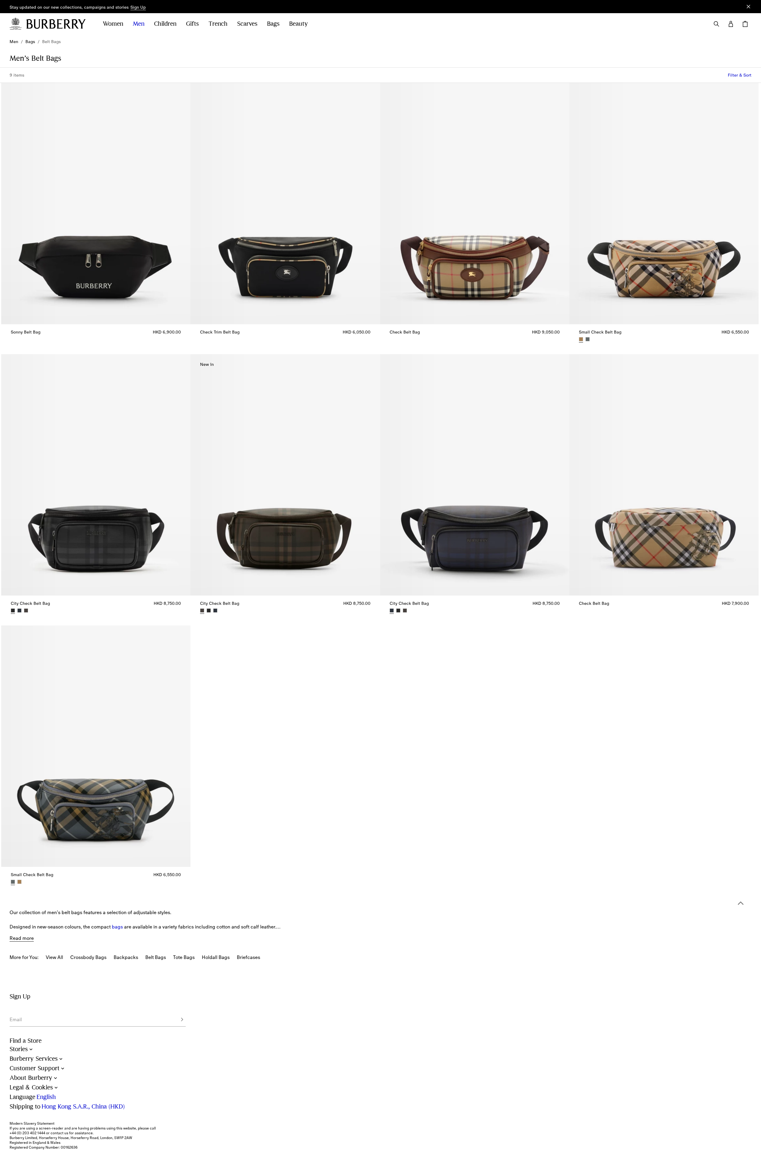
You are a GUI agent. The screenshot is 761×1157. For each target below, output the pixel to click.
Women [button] (113, 23)
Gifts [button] (192, 23)
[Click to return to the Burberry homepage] (58, 24)
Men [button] (138, 23)
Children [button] (165, 23)
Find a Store (26, 1040)
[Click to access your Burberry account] (730, 24)
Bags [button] (273, 23)
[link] (14, 42)
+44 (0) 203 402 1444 (27, 1133)
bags (117, 926)
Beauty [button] (298, 23)
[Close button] (748, 7)
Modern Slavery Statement (32, 1123)
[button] (138, 7)
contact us (59, 1133)
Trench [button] (218, 23)
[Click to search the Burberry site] (716, 24)
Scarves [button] (247, 23)
